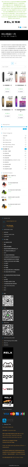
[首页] (1, 36)
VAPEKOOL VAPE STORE (9, 234)
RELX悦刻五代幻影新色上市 (9, 250)
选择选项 (7, 91)
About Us (6, 342)
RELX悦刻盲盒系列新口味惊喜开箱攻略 (12, 275)
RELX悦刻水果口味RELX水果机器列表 (11, 269)
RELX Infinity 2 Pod (7, 140)
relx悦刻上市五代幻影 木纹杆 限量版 (11, 261)
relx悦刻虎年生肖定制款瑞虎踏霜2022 (12, 257)
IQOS (5, 252)
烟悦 (5, 244)
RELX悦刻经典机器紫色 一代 (21, 110)
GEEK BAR (5, 135)
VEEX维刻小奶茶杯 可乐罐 (9, 281)
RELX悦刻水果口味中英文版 (9, 271)
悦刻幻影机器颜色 (7, 246)
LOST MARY (6, 236)
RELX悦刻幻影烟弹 (7, 155)
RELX (4, 138)
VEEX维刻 (6, 265)
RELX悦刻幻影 (6, 153)
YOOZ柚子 (6, 263)
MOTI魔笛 (6, 267)
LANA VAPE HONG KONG (9, 285)
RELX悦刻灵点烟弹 (7, 164)
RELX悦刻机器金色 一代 (7, 109)
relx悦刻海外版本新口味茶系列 (10, 283)
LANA (5, 277)
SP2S (5, 287)
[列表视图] (15, 63)
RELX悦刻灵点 (6, 162)
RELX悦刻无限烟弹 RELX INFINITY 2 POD (11, 160)
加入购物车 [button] (20, 91)
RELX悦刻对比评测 (8, 242)
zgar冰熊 (6, 279)
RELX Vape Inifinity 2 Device (9, 144)
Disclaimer (6, 345)
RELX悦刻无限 (6, 157)
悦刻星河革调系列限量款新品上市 (11, 248)
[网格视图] (12, 63)
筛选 (25, 129)
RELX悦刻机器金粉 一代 (20, 85)
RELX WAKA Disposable (8, 146)
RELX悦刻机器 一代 (7, 85)
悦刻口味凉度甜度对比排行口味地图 (11, 259)
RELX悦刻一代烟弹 (7, 151)
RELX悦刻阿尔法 (6, 166)
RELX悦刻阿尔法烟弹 (7, 168)
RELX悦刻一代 (13, 36)
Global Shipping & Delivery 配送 (10, 340)
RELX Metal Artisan (7, 142)
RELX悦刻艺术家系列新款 (9, 255)
